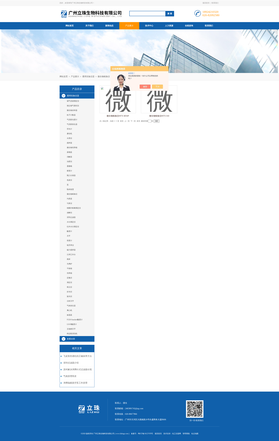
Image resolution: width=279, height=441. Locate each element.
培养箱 (69, 273)
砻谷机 (69, 134)
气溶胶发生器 (72, 124)
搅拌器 (69, 143)
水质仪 (69, 138)
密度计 (69, 241)
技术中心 (149, 26)
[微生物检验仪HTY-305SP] (117, 96)
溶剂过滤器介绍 (71, 363)
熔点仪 (69, 287)
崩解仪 (69, 213)
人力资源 (169, 26)
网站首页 (70, 26)
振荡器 (69, 315)
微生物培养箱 (72, 148)
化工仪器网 (176, 434)
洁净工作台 (71, 254)
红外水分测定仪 (73, 227)
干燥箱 (69, 268)
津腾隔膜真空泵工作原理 (75, 383)
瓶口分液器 (71, 175)
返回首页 (206, 3)
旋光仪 (69, 296)
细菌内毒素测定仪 (74, 208)
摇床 (68, 259)
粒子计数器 (71, 115)
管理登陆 (186, 434)
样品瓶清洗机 (72, 334)
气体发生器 (71, 306)
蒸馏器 (69, 152)
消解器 (69, 157)
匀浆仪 (69, 203)
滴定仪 (69, 282)
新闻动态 (109, 26)
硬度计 (69, 171)
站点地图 (194, 434)
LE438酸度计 (72, 324)
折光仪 (69, 292)
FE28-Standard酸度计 (75, 320)
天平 (68, 236)
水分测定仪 (71, 222)
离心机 (69, 310)
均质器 (69, 199)
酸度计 (69, 231)
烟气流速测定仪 (73, 101)
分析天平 (70, 301)
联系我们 (215, 3)
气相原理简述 (69, 376)
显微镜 (69, 166)
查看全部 (71, 339)
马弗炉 (69, 264)
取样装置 (70, 189)
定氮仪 (69, 278)
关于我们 (89, 26)
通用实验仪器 (88, 76)
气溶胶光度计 (72, 120)
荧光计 (69, 129)
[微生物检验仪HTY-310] (159, 96)
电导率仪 (70, 245)
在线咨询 (189, 26)
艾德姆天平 (71, 329)
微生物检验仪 (104, 76)
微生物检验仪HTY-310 (159, 116)
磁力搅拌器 (71, 250)
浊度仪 (69, 161)
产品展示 (129, 26)
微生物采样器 (72, 110)
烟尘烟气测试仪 (73, 106)
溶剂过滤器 (71, 217)
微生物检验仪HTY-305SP (118, 116)
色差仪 (69, 180)
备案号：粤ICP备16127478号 (142, 434)
